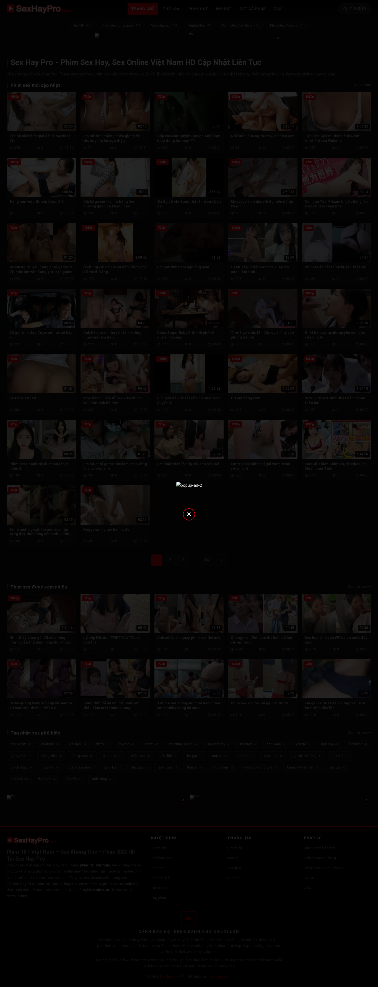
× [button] (189, 514)
